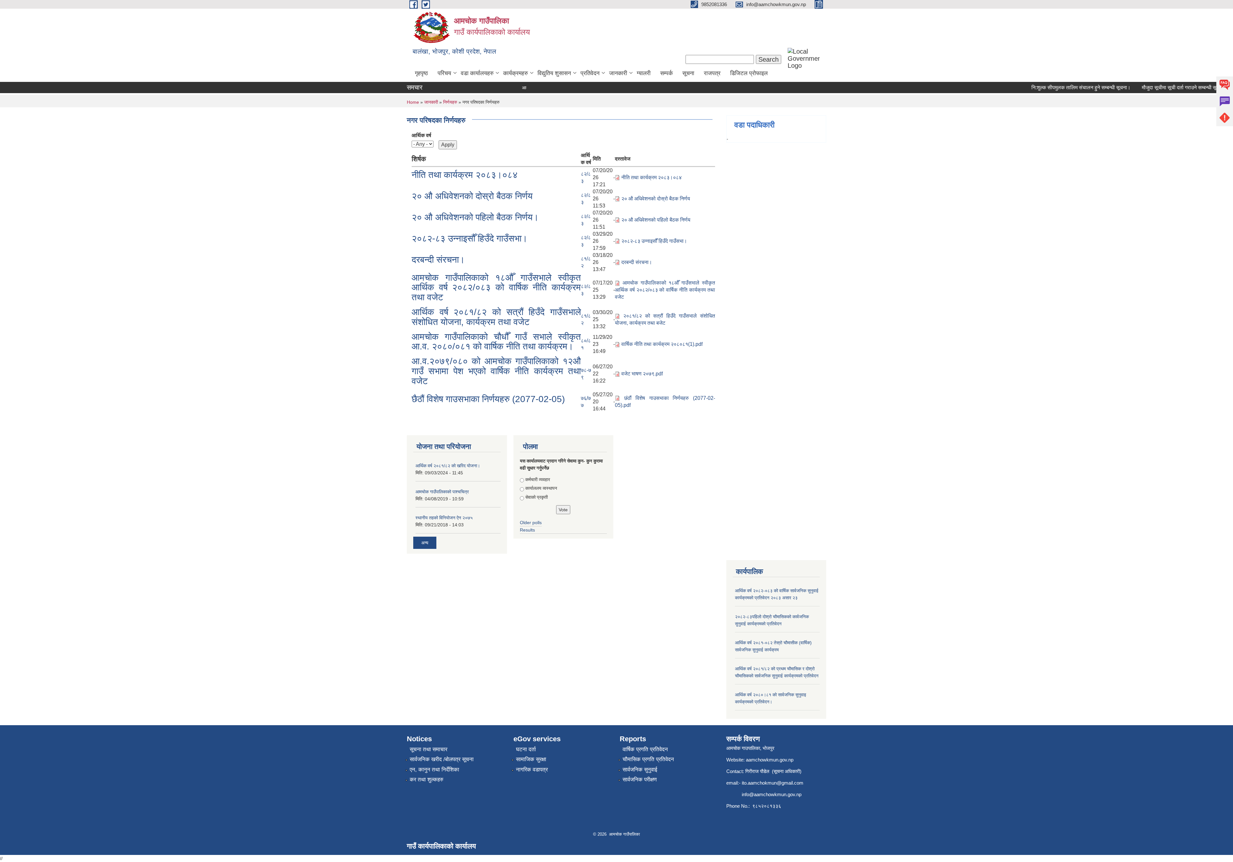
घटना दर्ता (526, 749)
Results (527, 529)
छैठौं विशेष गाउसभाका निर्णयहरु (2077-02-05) (488, 399)
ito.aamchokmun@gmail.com (772, 783)
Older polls (531, 522)
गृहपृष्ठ (421, 73)
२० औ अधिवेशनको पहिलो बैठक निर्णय (655, 220)
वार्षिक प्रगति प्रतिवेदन (645, 749)
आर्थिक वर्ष (421, 135)
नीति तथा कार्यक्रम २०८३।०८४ (465, 175)
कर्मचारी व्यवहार (537, 479)
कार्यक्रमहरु (515, 73)
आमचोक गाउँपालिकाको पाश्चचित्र (442, 491)
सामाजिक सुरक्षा (531, 759)
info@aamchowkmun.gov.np (771, 794)
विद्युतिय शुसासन (554, 73)
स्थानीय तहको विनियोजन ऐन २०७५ (444, 517)
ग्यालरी (644, 73)
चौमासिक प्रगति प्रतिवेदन (648, 759)
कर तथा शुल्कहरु (426, 780)
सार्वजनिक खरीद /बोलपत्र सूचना (442, 759)
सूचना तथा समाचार (428, 749)
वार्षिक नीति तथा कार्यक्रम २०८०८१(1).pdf (662, 344)
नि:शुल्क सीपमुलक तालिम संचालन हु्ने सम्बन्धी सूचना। (1063, 87)
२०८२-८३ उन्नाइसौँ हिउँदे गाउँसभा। (470, 238)
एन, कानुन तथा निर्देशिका (434, 770)
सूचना (688, 73)
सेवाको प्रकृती (536, 497)
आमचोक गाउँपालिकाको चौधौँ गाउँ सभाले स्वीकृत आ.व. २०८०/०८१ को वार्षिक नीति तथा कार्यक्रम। (496, 342)
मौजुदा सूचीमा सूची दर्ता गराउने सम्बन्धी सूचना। (1166, 87)
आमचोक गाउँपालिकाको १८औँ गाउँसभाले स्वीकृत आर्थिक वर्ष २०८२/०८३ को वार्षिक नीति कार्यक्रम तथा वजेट (496, 288)
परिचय (444, 73)
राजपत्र (712, 73)
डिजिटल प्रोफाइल (749, 73)
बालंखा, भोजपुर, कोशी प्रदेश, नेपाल (454, 51)
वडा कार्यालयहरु (477, 73)
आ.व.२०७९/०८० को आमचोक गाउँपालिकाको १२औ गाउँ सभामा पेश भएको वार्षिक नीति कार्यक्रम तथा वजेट (496, 371)
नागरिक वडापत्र (532, 770)
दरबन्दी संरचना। (438, 260)
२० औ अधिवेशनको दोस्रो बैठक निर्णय (472, 196)
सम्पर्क (666, 73)
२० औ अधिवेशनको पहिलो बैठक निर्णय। (475, 217)
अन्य (424, 542)
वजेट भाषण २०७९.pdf (642, 373)
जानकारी (618, 73)
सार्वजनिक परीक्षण (640, 780)
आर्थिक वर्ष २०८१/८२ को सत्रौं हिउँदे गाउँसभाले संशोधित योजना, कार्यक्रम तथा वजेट (496, 317)
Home (413, 102)
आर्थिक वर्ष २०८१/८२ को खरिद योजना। (447, 465)
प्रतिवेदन (590, 73)
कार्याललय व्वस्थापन (541, 488)
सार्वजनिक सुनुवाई (640, 770)
